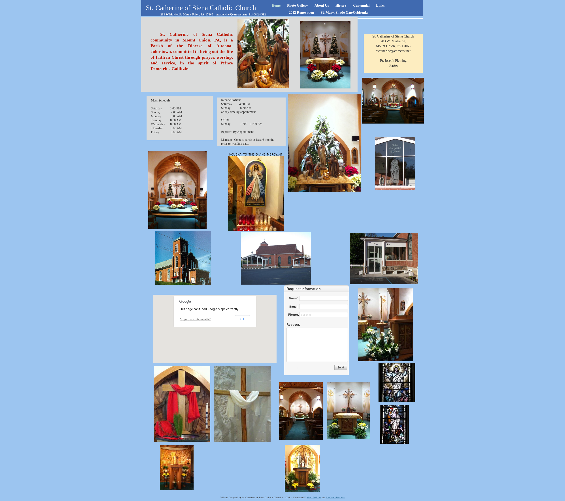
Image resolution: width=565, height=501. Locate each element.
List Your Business (335, 497)
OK (242, 319)
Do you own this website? (195, 319)
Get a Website (314, 497)
